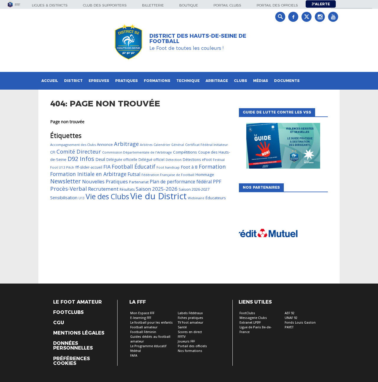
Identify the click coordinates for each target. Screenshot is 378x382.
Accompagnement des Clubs (73, 144)
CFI (52, 152)
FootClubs (247, 313)
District (73, 80)
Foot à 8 (189, 167)
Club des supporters (105, 5)
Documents (287, 80)
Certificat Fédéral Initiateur (206, 144)
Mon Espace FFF (142, 313)
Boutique (188, 5)
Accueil (49, 80)
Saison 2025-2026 (156, 188)
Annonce (105, 144)
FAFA (133, 356)
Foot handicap (168, 167)
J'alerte (321, 4)
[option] (283, 235)
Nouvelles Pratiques (105, 181)
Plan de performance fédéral (181, 181)
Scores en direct (190, 332)
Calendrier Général (169, 145)
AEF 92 (289, 313)
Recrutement (103, 188)
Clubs (240, 80)
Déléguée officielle (121, 159)
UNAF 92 (291, 318)
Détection (174, 159)
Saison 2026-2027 (194, 189)
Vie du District (158, 196)
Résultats (127, 189)
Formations (157, 80)
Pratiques (126, 80)
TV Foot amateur (190, 323)
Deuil (100, 159)
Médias (260, 80)
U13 (81, 198)
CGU (58, 322)
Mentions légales (78, 333)
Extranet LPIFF (250, 323)
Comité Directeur (78, 151)
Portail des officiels (277, 5)
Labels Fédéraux (190, 313)
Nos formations (190, 351)
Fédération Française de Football (167, 174)
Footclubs (68, 312)
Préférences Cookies (71, 361)
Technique (188, 80)
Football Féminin (143, 332)
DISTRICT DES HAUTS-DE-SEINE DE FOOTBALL (197, 39)
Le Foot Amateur (77, 302)
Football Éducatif (133, 166)
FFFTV (181, 337)
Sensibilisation (63, 197)
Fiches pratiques (190, 318)
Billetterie (153, 5)
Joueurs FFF (186, 341)
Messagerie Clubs (253, 318)
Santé (182, 327)
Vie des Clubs (107, 196)
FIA (106, 166)
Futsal (134, 174)
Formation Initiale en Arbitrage (88, 173)
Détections (192, 159)
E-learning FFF (140, 318)
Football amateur (143, 327)
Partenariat (139, 182)
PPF (217, 181)
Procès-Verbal (68, 188)
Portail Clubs (227, 5)
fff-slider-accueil (88, 167)
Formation (212, 166)
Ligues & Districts (50, 5)
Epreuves (99, 80)
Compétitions (185, 152)
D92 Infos (81, 159)
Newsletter (65, 181)
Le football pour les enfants (151, 323)
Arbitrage (217, 80)
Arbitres (146, 145)
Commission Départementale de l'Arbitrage (137, 152)
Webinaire (196, 198)
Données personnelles (73, 345)
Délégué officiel (151, 159)
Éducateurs (216, 197)
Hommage (204, 174)
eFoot (207, 159)
